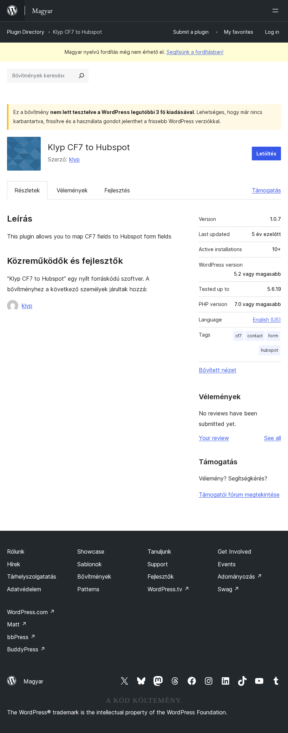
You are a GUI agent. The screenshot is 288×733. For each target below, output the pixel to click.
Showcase (90, 551)
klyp (74, 159)
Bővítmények (94, 576)
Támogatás (266, 190)
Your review (214, 437)
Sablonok (89, 564)
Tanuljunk (159, 551)
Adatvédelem (24, 589)
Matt (17, 624)
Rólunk (16, 551)
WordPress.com (31, 612)
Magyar (33, 681)
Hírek (13, 564)
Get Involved (234, 551)
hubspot (269, 350)
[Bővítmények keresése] (81, 76)
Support (158, 564)
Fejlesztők (161, 576)
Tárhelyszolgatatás (31, 576)
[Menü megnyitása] (277, 10)
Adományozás (240, 576)
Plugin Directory (25, 32)
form (273, 335)
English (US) (267, 320)
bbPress (21, 636)
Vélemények (72, 190)
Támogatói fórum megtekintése (239, 494)
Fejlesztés (117, 190)
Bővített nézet (217, 370)
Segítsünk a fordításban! (194, 52)
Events (227, 564)
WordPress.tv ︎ (168, 589)
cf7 (238, 335)
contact (255, 335)
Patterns (88, 589)
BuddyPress (26, 649)
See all (272, 437)
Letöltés (266, 154)
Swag (228, 589)
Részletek (27, 190)
